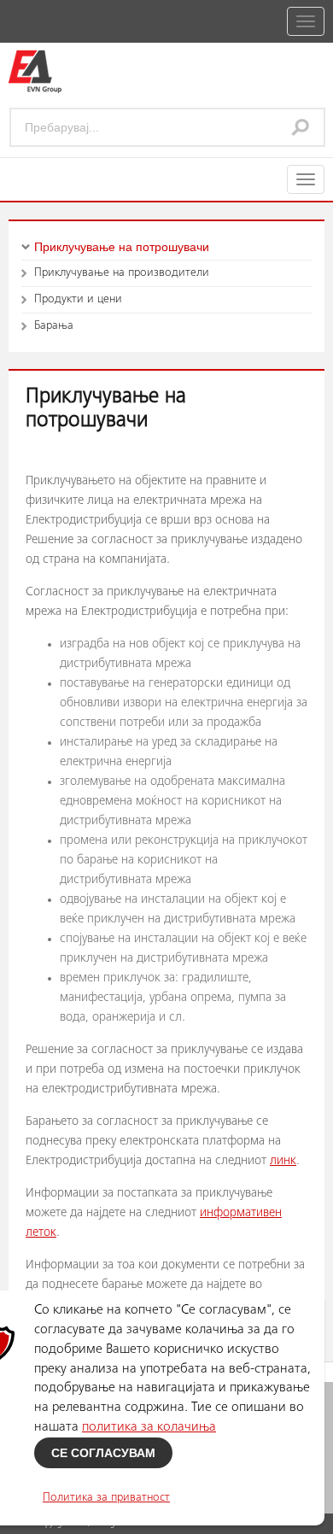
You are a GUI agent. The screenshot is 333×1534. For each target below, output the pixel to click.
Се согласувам (103, 1453)
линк (283, 1161)
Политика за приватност (106, 1498)
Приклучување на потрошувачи (121, 247)
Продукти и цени (78, 300)
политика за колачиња (149, 1427)
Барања (53, 326)
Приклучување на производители (121, 273)
